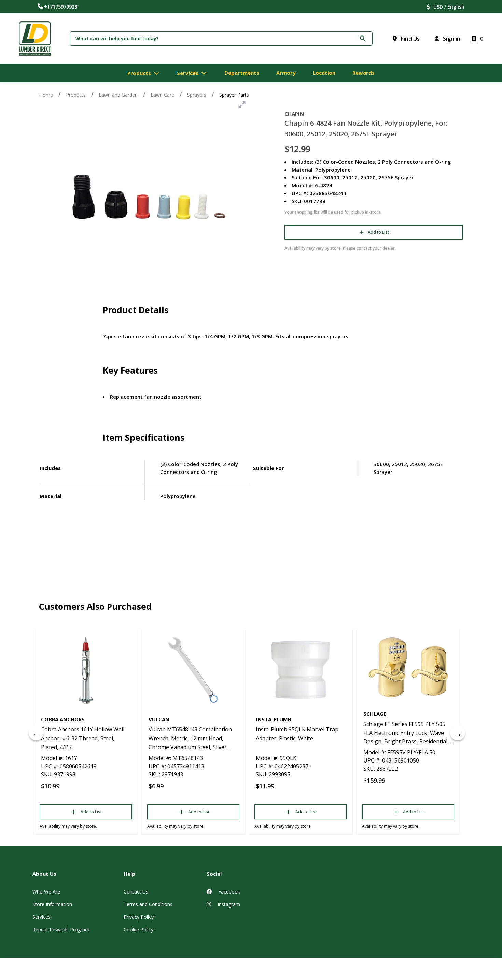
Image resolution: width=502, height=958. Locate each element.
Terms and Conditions (148, 904)
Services (41, 917)
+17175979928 (60, 6)
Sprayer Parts (234, 94)
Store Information (52, 904)
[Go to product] (86, 670)
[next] (457, 732)
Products (76, 94)
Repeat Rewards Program (60, 929)
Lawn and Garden (118, 94)
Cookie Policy (138, 929)
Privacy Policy (139, 917)
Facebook (228, 891)
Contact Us (136, 891)
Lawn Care (162, 94)
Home (46, 94)
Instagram (228, 904)
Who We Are (46, 891)
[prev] (36, 732)
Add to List (378, 232)
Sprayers (196, 94)
